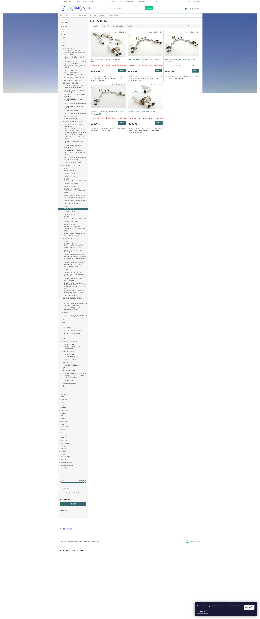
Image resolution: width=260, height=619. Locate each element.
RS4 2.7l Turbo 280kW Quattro (74, 78)
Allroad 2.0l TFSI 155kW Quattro (75, 198)
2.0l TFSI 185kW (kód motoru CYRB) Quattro (73, 251)
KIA (62, 416)
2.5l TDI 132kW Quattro (71, 111)
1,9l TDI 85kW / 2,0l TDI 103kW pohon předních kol (74, 142)
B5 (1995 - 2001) (68, 48)
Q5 (64, 386)
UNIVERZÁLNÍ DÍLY (67, 462)
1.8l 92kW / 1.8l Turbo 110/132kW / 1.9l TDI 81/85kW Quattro (75, 62)
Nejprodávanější (118, 26)
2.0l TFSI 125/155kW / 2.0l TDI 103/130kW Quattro (74, 377)
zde (239, 606)
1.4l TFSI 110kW (69, 344)
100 (64, 34)
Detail (121, 70)
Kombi (66, 168)
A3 (64, 43)
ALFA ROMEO (65, 26)
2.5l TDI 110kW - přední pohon (74, 75)
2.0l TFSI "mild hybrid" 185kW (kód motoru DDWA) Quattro (74, 263)
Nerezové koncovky (67, 465)
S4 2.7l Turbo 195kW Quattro (73, 80)
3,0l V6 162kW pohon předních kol (75, 113)
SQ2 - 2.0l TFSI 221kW (71, 360)
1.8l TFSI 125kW (69, 176)
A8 (64, 336)
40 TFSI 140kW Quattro (71, 357)
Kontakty (141, 2)
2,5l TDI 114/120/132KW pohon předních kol (74, 107)
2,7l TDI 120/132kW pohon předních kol (72, 146)
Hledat (149, 8)
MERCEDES (64, 421)
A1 (64, 40)
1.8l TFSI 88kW (69, 171)
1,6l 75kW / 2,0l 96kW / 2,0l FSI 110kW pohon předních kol (74, 86)
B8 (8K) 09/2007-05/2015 (71, 165)
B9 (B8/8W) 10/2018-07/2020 (72, 298)
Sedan (66, 206)
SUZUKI (63, 449)
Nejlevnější (105, 26)
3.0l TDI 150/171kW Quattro (73, 150)
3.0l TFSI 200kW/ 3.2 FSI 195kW (75, 195)
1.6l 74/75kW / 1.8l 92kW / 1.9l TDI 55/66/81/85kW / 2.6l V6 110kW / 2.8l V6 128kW (75, 52)
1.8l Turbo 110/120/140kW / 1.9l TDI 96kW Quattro (74, 91)
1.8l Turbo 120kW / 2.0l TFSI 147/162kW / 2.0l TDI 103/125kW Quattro (75, 136)
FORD (63, 405)
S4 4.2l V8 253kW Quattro (72, 119)
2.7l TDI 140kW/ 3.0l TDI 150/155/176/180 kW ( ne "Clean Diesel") (74, 190)
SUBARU (64, 446)
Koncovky (64, 468)
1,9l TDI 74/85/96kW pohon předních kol (73, 100)
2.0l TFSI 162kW (69, 380)
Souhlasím (249, 607)
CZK (188, 2)
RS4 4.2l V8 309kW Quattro (73, 160)
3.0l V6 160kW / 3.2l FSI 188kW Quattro (74, 154)
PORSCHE (64, 438)
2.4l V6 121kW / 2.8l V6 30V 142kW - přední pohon (73, 71)
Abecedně (130, 26)
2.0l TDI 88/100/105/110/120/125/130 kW (75, 180)
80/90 (64, 37)
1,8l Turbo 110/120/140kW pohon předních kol (75, 95)
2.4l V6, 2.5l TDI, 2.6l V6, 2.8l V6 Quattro (74, 67)
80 (63, 32)
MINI (62, 424)
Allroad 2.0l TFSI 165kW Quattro (75, 201)
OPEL (62, 432)
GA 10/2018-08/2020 (70, 351)
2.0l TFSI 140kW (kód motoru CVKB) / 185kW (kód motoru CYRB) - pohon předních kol (73, 245)
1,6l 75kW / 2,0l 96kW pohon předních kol (73, 125)
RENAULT (64, 441)
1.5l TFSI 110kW (69, 354)
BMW (62, 397)
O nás (113, 2)
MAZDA (63, 419)
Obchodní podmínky (126, 2)
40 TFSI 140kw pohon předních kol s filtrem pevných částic (75, 304)
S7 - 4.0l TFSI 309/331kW (72, 333)
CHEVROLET (65, 410)
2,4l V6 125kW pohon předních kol (75, 104)
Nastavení (202, 611)
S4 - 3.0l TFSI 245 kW (71, 203)
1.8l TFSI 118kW (69, 174)
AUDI (62, 29)
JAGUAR (63, 413)
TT (63, 391)
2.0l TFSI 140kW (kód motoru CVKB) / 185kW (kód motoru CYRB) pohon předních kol (73, 274)
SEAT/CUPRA (65, 443)
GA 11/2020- (67, 362)
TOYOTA (63, 454)
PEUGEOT (64, 435)
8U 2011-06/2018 (69, 370)
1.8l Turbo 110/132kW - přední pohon (74, 58)
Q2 (64, 339)
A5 (64, 320)
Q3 (64, 368)
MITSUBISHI (65, 427)
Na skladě (67, 489)
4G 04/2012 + (67, 328)
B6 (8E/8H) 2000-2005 (70, 83)
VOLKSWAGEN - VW (68, 457)
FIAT (62, 402)
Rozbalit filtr (71, 493)
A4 (64, 45)
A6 (64, 322)
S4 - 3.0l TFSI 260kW (71, 267)
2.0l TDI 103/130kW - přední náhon (75, 373)
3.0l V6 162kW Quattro (71, 116)
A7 (64, 325)
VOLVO (63, 460)
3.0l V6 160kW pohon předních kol (75, 157)
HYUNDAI (64, 408)
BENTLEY (64, 394)
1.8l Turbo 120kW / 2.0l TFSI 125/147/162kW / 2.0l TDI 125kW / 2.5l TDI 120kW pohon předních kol (75, 130)
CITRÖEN (64, 400)
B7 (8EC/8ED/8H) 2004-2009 (72, 122)
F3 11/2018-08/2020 (70, 383)
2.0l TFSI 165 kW (69, 186)
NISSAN (63, 430)
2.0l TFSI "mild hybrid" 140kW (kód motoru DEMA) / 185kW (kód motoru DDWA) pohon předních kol (75, 257)
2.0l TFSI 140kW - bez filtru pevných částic (73, 348)
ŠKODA (63, 451)
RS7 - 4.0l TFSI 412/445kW (73, 330)
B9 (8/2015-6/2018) (69, 239)
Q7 (64, 389)
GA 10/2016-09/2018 (70, 341)
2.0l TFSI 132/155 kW (71, 184)
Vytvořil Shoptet (195, 541)
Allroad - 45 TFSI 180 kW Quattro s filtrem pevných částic (75, 309)
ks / (72, 504)
